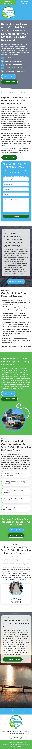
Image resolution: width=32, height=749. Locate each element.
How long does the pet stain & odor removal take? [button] (14, 500)
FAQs (28, 712)
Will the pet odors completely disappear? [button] (14, 483)
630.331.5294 (9, 82)
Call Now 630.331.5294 (8, 2)
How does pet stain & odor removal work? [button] (13, 474)
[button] (30, 12)
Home (5, 710)
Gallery (22, 712)
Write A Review (16, 281)
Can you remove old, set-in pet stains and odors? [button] (14, 508)
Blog (11, 710)
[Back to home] (8, 12)
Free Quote (9, 76)
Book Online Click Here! (24, 2)
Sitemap (18, 746)
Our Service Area (12, 659)
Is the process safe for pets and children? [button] (14, 491)
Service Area (13, 712)
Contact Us (19, 710)
